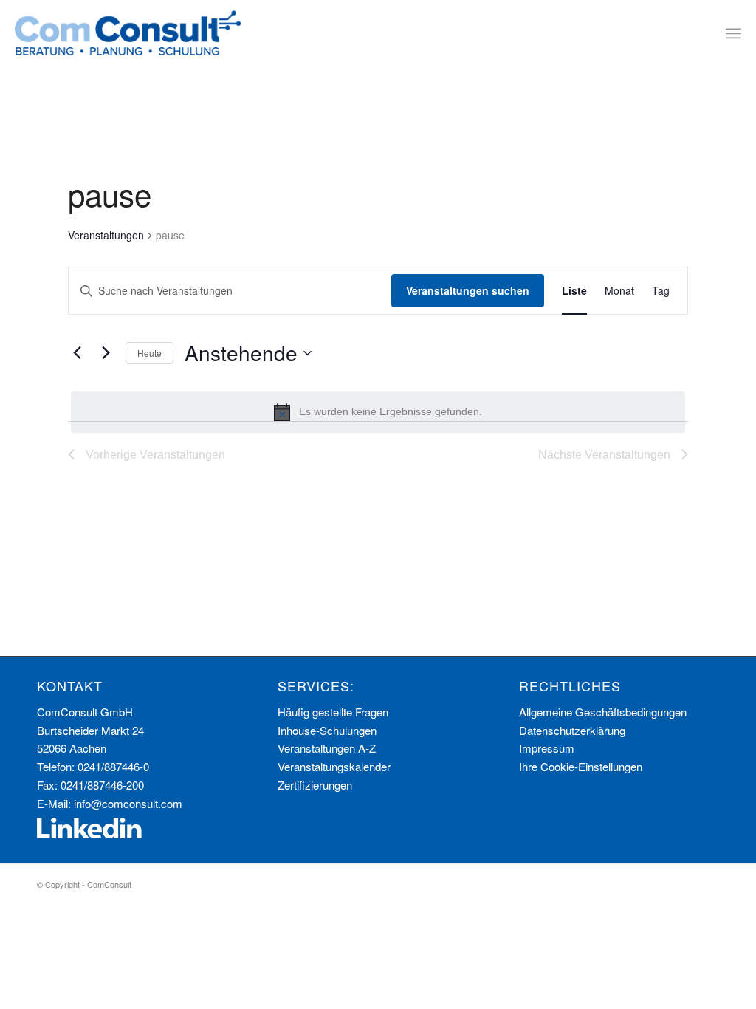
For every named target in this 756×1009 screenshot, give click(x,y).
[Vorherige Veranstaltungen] (77, 353)
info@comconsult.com (128, 803)
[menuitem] (733, 33)
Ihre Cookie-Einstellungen (580, 766)
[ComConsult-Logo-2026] (128, 33)
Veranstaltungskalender (334, 766)
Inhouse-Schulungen (327, 730)
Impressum (546, 748)
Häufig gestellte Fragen (333, 711)
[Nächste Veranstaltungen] (105, 353)
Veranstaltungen (106, 235)
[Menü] (733, 33)
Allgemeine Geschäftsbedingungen (603, 711)
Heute (149, 352)
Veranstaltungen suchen (467, 290)
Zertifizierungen (315, 785)
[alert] (378, 412)
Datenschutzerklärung (572, 730)
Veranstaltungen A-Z (327, 748)
